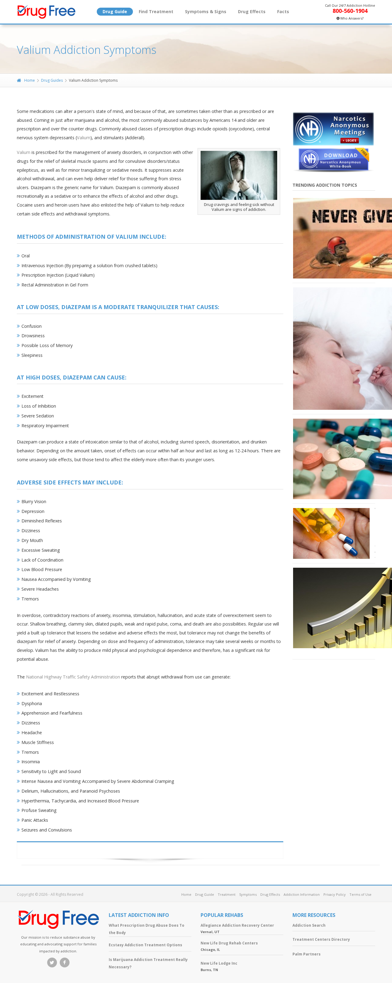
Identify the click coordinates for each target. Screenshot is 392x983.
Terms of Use (360, 894)
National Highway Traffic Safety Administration (73, 677)
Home (29, 80)
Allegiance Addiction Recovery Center (237, 925)
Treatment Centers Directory (321, 939)
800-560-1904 (350, 10)
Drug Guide (115, 11)
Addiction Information (302, 894)
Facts (283, 11)
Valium (83, 137)
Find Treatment (156, 11)
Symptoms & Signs (205, 11)
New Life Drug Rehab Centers (229, 943)
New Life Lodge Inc (219, 963)
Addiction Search (309, 925)
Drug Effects (252, 11)
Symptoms (248, 894)
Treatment (227, 894)
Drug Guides (52, 80)
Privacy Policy (334, 894)
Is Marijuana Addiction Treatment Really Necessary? (148, 963)
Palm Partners (306, 954)
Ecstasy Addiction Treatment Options (145, 944)
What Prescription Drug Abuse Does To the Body (146, 929)
